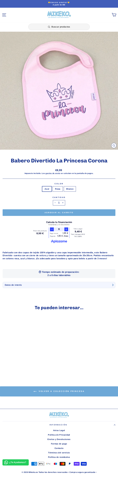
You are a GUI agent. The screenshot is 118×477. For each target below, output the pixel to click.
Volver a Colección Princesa (61, 391)
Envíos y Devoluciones (58, 439)
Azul (47, 189)
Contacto (59, 448)
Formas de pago (59, 444)
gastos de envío (52, 173)
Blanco (69, 189)
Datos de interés (13, 285)
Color (59, 184)
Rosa (57, 189)
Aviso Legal (59, 430)
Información (58, 425)
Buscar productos (60, 27)
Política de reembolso (59, 457)
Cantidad (59, 197)
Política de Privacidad (59, 435)
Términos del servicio (59, 452)
